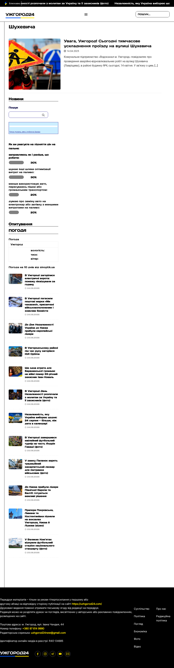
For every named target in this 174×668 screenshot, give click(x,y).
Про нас (161, 608)
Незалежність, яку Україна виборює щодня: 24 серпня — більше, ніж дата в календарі (41, 419)
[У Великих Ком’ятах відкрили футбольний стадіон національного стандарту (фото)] (15, 546)
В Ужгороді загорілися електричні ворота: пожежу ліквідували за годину (40, 280)
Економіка (140, 631)
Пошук (13, 107)
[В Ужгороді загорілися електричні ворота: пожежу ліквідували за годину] (15, 281)
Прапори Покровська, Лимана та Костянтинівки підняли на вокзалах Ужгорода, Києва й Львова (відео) (40, 518)
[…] (156, 65)
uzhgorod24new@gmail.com (48, 632)
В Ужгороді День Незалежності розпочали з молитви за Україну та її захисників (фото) (41, 396)
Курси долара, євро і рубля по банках (25, 132)
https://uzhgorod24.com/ (87, 603)
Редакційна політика (163, 618)
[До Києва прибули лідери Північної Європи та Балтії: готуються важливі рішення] (15, 493)
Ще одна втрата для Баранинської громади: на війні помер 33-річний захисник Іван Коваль (41, 372)
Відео (137, 646)
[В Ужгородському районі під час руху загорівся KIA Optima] (15, 354)
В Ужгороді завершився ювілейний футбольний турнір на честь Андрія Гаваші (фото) (41, 442)
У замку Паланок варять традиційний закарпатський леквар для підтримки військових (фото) (41, 467)
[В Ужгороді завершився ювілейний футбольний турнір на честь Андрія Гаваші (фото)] (15, 444)
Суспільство (141, 608)
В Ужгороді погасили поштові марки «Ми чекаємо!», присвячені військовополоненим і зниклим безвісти (39, 304)
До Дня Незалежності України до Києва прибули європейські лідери (39, 329)
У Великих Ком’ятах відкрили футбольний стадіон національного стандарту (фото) (39, 544)
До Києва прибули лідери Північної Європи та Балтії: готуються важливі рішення (41, 491)
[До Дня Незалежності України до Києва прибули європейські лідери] (15, 331)
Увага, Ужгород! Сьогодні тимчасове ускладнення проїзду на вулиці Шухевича (107, 43)
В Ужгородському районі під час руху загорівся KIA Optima (41, 351)
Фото (137, 638)
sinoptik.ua (47, 267)
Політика (139, 616)
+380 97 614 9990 (33, 628)
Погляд (138, 623)
